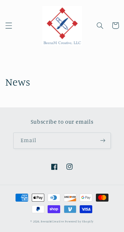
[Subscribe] (102, 141)
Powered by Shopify (79, 221)
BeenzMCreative (52, 221)
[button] (8, 25)
